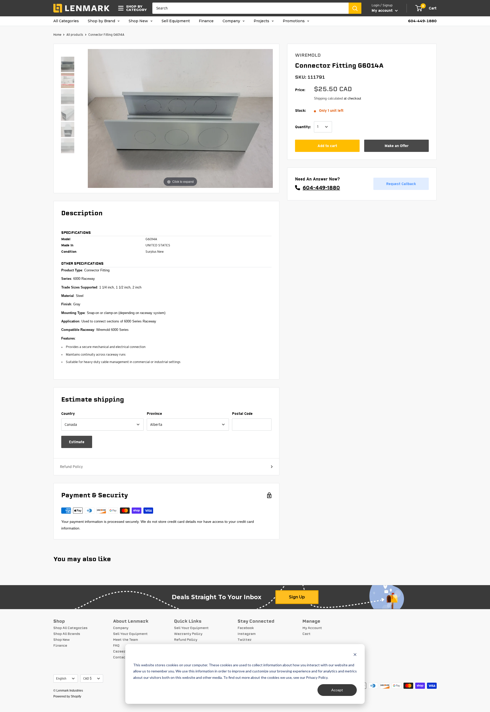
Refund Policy (71, 467)
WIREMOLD (308, 55)
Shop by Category (135, 8)
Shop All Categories (70, 628)
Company (232, 21)
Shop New (139, 21)
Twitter (245, 640)
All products (74, 35)
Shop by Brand (102, 21)
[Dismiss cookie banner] (355, 655)
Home (57, 35)
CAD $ (87, 678)
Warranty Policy (188, 634)
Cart (306, 634)
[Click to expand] (180, 118)
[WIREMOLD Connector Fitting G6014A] (67, 65)
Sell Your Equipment (130, 634)
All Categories (66, 21)
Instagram (247, 634)
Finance (206, 21)
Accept (337, 690)
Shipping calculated (328, 98)
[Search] (355, 8)
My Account (312, 628)
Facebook (246, 628)
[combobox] (250, 8)
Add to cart (327, 146)
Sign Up (297, 597)
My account (383, 10)
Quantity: (303, 127)
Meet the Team (125, 640)
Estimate (76, 442)
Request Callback (401, 184)
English (61, 678)
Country (68, 414)
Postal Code (242, 414)
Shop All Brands (66, 634)
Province (154, 414)
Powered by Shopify (67, 696)
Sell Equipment (176, 21)
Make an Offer (397, 146)
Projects (262, 21)
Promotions (294, 21)
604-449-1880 (422, 21)
